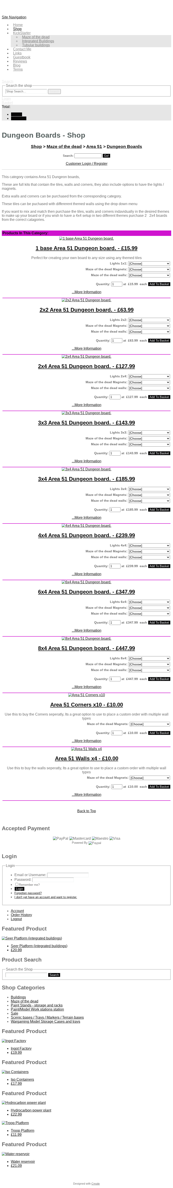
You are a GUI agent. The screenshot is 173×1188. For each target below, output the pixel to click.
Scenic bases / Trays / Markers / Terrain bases (47, 1017)
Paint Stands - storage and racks (37, 1005)
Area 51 (94, 146)
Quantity (102, 284)
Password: (22, 879)
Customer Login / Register (86, 164)
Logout (16, 919)
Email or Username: (30, 875)
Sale (14, 1013)
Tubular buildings (36, 45)
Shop (36, 146)
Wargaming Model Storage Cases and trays (45, 1021)
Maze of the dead (64, 146)
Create (95, 1183)
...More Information (86, 292)
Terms (18, 69)
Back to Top (86, 811)
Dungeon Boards (124, 146)
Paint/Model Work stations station (37, 1009)
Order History (21, 915)
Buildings (18, 997)
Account (17, 911)
